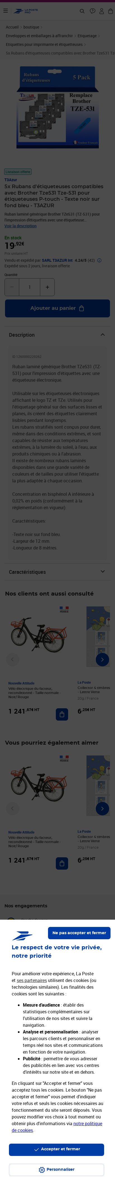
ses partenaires (32, 980)
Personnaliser (61, 1170)
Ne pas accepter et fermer (79, 933)
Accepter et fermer (60, 1149)
